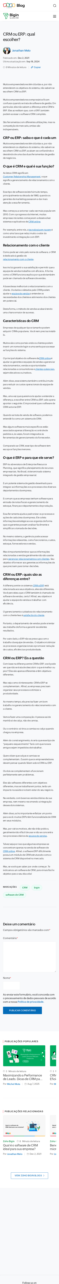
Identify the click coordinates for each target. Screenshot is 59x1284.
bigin (37, 887)
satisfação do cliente (33, 615)
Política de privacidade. (31, 1001)
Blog (21, 5)
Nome (6, 978)
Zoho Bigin (9, 1141)
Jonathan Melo (21, 50)
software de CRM (15, 894)
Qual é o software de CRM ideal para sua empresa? (20, 1147)
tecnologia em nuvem (40, 229)
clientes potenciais (44, 369)
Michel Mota (13, 1084)
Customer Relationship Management (22, 176)
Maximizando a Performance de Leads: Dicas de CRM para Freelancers (23, 1077)
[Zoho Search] (54, 5)
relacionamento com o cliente (18, 259)
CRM (24, 887)
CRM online (34, 221)
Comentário (10, 938)
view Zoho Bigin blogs (28, 1175)
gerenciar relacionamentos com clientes (28, 559)
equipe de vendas (21, 293)
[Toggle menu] (54, 16)
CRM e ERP (38, 585)
